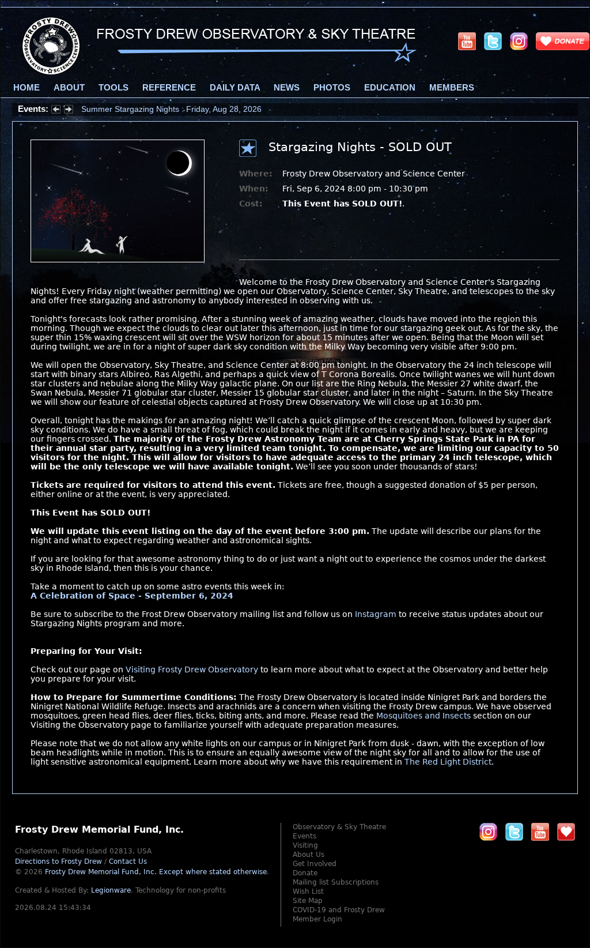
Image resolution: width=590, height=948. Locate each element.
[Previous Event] (55, 110)
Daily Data (235, 87)
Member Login (317, 919)
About (69, 87)
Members (451, 87)
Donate (305, 873)
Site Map (308, 901)
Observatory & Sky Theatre (339, 827)
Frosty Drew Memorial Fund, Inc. (156, 872)
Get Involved (314, 864)
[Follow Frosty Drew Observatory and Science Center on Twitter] (514, 831)
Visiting (305, 845)
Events (304, 836)
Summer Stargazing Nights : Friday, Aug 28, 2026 (171, 109)
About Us (308, 855)
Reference (169, 87)
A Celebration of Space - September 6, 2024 (132, 595)
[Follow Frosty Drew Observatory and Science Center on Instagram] (519, 41)
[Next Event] (68, 110)
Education (389, 87)
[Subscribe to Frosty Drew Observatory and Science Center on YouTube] (467, 41)
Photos (331, 87)
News (287, 87)
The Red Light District (447, 761)
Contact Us (128, 861)
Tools (113, 87)
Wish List (308, 891)
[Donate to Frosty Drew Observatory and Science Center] (562, 41)
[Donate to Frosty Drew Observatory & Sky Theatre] (566, 831)
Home (26, 87)
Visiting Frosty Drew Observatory (192, 669)
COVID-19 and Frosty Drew (339, 910)
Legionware (111, 890)
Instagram (375, 614)
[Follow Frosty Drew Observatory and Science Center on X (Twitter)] (493, 41)
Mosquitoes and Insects (423, 715)
